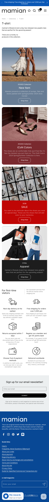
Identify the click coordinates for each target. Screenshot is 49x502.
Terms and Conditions (10, 463)
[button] (34, 10)
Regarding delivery (9, 457)
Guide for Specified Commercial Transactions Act (19, 471)
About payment (7, 454)
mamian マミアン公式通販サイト (26, 495)
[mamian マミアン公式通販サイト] (14, 10)
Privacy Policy (7, 468)
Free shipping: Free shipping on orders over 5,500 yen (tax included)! (24, 3)
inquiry (4, 446)
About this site (7, 465)
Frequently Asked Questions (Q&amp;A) (16, 449)
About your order (8, 451)
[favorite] (29, 10)
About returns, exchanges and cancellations (17, 460)
